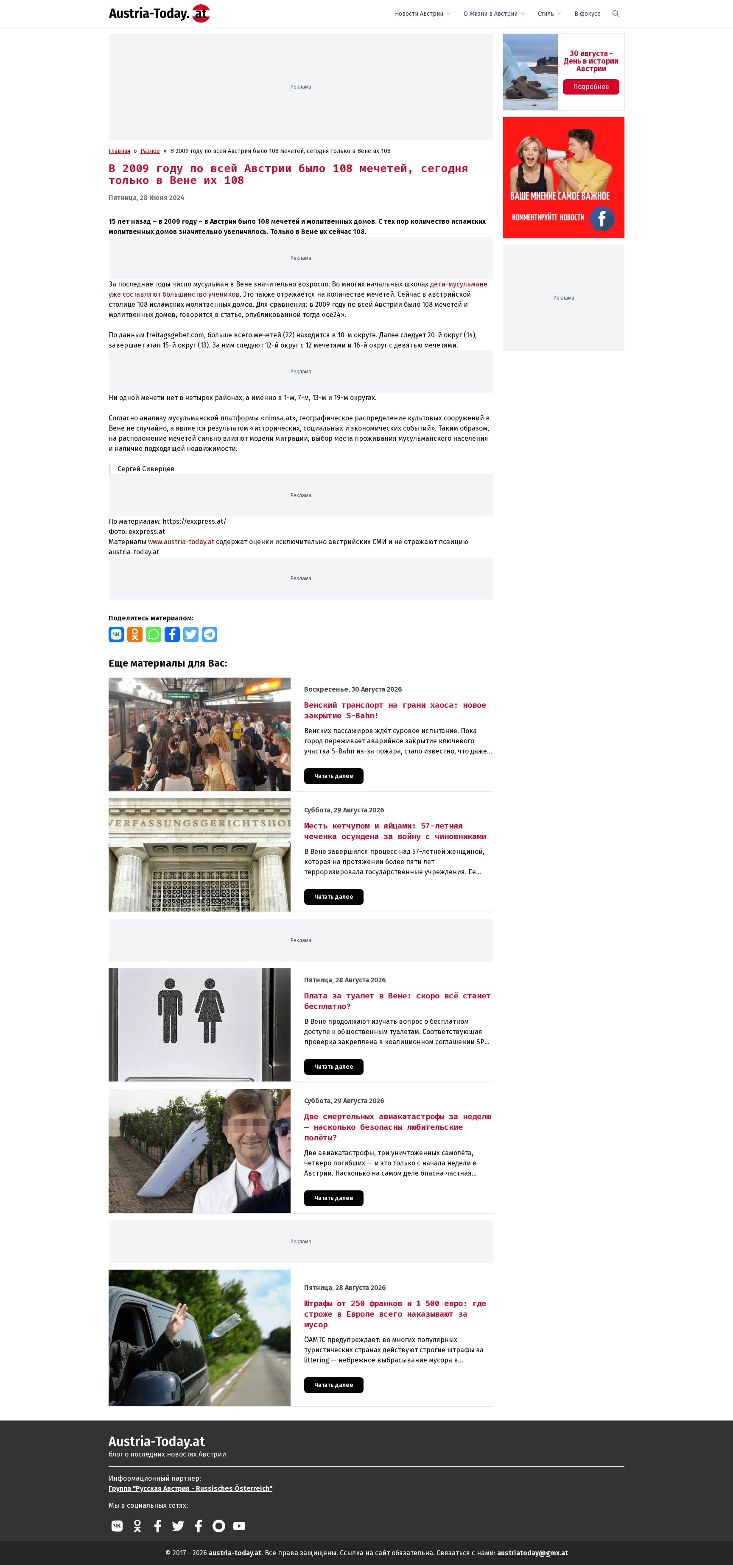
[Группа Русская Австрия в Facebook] (198, 1526)
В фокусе (587, 13)
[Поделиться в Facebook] (172, 634)
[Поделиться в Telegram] (209, 634)
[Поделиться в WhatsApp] (153, 634)
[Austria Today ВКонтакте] (117, 1526)
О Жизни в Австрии (491, 13)
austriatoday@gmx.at (532, 1553)
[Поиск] (615, 13)
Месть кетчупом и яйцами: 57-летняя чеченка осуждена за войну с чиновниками (221, 802)
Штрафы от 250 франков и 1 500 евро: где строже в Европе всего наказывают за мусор (233, 1274)
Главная (119, 151)
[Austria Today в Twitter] (178, 1526)
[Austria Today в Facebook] (157, 1526)
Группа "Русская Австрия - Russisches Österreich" (190, 1488)
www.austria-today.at (181, 542)
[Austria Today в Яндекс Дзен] (219, 1526)
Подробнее (591, 87)
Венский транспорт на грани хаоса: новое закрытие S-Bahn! (193, 682)
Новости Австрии (419, 13)
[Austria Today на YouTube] (239, 1526)
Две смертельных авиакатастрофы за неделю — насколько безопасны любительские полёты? (242, 1093)
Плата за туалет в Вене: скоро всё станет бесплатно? (184, 972)
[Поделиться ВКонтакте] (116, 634)
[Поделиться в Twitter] (191, 634)
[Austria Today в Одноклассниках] (137, 1526)
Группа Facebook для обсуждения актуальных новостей (558, 127)
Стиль (546, 13)
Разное (150, 151)
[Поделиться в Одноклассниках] (135, 634)
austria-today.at (235, 1553)
